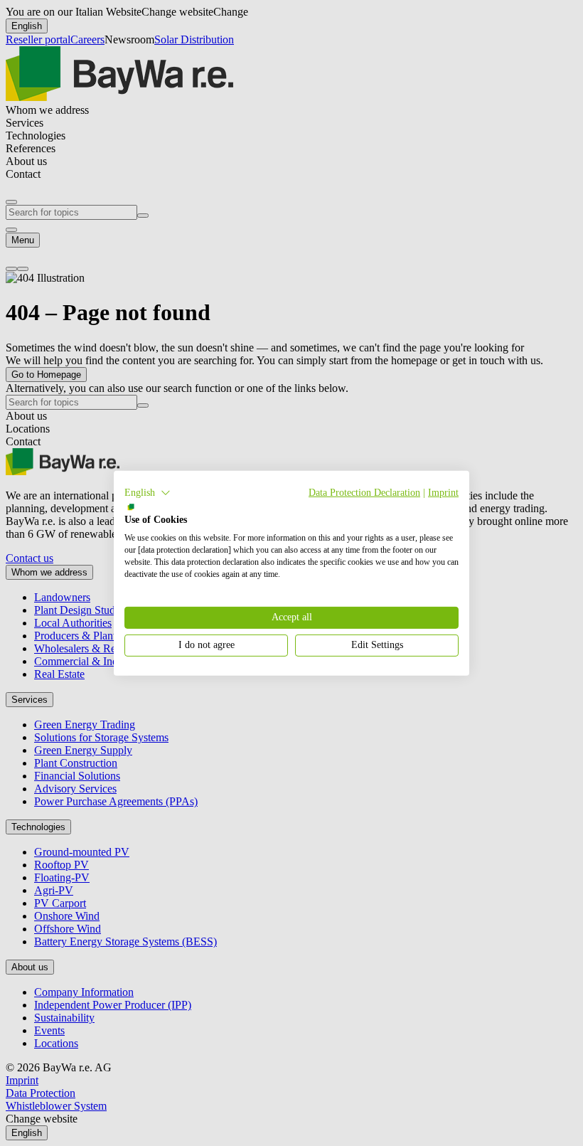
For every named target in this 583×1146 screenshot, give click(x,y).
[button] (147, 492)
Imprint (443, 492)
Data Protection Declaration (364, 492)
